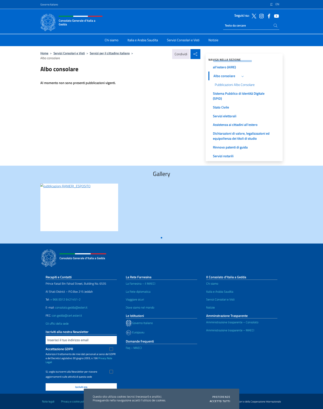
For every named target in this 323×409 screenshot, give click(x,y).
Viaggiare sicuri (135, 299)
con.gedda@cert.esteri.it (67, 315)
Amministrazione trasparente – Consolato (232, 322)
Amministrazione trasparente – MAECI (230, 330)
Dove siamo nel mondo (140, 307)
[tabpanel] (79, 209)
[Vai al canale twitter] (253, 15)
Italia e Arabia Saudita (219, 291)
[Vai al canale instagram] (260, 15)
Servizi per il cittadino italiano (110, 53)
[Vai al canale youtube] (275, 15)
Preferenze (221, 397)
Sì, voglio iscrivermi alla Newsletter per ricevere (71, 372)
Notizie (210, 307)
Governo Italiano (49, 4)
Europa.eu (137, 332)
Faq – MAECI (134, 348)
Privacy (102, 358)
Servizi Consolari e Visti (69, 53)
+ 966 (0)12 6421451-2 (65, 299)
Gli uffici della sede (57, 323)
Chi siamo (212, 283)
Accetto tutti (220, 401)
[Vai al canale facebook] (268, 15)
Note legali (48, 401)
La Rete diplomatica (138, 291)
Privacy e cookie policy (74, 401)
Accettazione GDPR (59, 348)
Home (44, 53)
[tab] (161, 237)
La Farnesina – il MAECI (140, 283)
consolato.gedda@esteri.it (71, 307)
